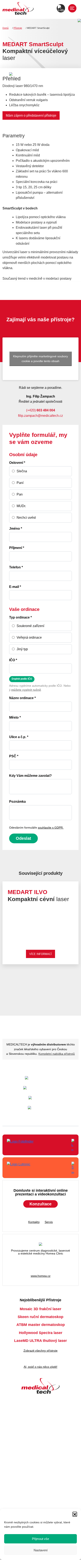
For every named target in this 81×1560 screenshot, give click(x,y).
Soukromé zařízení (30, 626)
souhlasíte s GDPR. (51, 827)
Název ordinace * (22, 698)
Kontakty (34, 1222)
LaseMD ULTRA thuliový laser (40, 1341)
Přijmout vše (40, 1539)
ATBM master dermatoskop (40, 1325)
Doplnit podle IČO (22, 678)
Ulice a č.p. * (18, 737)
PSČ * (13, 756)
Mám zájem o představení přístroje (31, 115)
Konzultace (40, 1204)
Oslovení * (17, 462)
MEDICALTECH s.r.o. (18, 9)
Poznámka (17, 801)
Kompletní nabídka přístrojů (56, 1053)
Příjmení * (16, 548)
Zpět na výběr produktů (53, 988)
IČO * (13, 660)
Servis (49, 1222)
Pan (20, 494)
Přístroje (18, 28)
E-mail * (15, 586)
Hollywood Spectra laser (40, 1333)
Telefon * (16, 567)
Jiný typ (22, 649)
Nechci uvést (26, 517)
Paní (20, 483)
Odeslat (23, 838)
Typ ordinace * (20, 617)
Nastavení (41, 1550)
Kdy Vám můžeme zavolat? (30, 775)
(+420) (40, 410)
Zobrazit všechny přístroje (40, 1350)
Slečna (22, 471)
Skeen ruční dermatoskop (40, 1317)
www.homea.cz (40, 1275)
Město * (15, 717)
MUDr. (21, 506)
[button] (75, 1514)
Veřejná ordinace (29, 637)
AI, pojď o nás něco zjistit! (40, 1366)
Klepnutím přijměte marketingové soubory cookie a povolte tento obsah (40, 359)
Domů (5, 28)
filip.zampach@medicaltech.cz (40, 415)
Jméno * (15, 528)
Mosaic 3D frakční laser (40, 1309)
